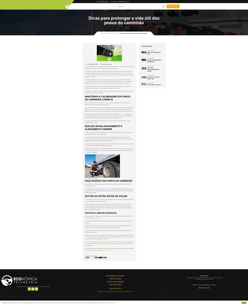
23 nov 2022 (151, 75)
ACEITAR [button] (244, 302)
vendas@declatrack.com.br (122, 1)
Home (102, 33)
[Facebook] (32, 289)
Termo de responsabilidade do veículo (153, 69)
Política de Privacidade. (110, 302)
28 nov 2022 (151, 58)
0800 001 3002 (104, 1)
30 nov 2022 (151, 50)
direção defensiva (96, 218)
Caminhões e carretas (112, 33)
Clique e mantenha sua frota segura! (102, 250)
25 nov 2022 (151, 66)
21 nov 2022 (151, 83)
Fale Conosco (172, 6)
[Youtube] (36, 289)
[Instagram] (29, 289)
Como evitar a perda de (154, 84)
